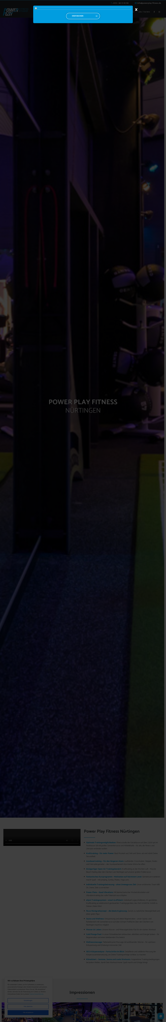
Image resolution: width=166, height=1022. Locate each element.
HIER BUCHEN (77, 16)
